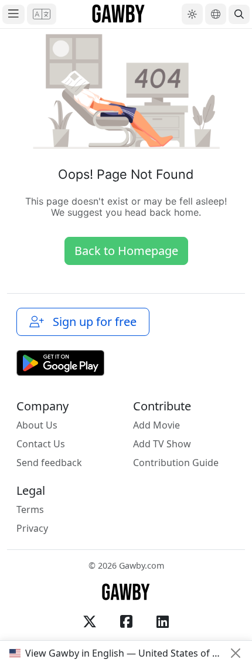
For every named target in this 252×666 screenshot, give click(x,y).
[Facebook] (126, 621)
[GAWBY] (118, 14)
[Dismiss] (236, 653)
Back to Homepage (126, 251)
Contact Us (40, 443)
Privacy (32, 528)
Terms (30, 509)
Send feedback (49, 462)
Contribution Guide (176, 462)
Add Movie (156, 425)
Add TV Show (162, 443)
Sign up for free (91, 321)
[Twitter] (89, 621)
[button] (41, 14)
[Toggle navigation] (13, 14)
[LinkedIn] (162, 621)
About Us (36, 425)
